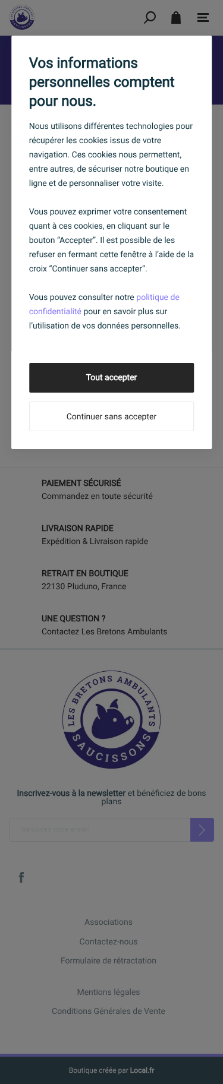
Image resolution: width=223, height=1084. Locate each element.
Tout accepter (111, 378)
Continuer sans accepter (111, 417)
